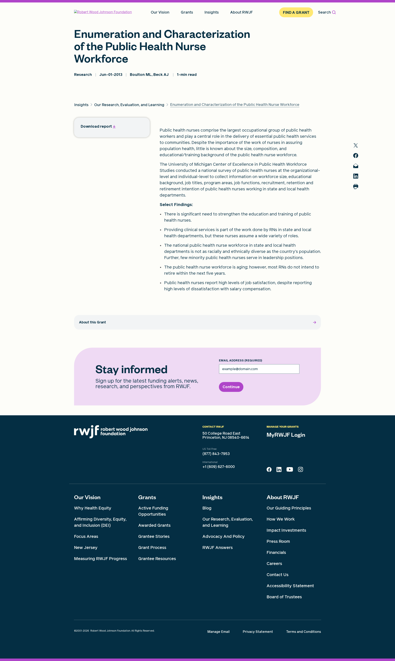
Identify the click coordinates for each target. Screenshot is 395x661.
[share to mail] (356, 166)
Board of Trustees (284, 597)
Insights (212, 497)
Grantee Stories (154, 536)
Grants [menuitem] (187, 12)
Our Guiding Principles (289, 508)
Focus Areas (86, 536)
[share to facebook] (356, 155)
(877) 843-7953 (216, 454)
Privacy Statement (258, 631)
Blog (206, 508)
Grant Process (152, 547)
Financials (276, 552)
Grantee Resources (157, 558)
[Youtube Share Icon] (289, 470)
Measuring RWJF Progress (100, 558)
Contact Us (277, 575)
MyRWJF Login (286, 434)
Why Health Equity (92, 508)
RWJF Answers (217, 547)
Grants (147, 497)
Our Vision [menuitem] (160, 12)
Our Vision (87, 497)
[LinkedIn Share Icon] (278, 470)
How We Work (281, 519)
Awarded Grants (154, 525)
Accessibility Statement (290, 586)
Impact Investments (286, 530)
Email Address (240, 360)
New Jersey (86, 547)
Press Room (278, 541)
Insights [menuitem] (211, 12)
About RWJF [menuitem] (241, 12)
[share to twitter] (356, 145)
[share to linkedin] (356, 176)
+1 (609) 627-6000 (218, 467)
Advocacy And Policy (223, 536)
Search (324, 12)
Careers (274, 563)
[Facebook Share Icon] (269, 470)
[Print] (356, 186)
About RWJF (283, 497)
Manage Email (218, 631)
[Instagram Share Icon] (300, 470)
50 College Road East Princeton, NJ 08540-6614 (225, 435)
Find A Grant (296, 12)
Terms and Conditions (303, 631)
